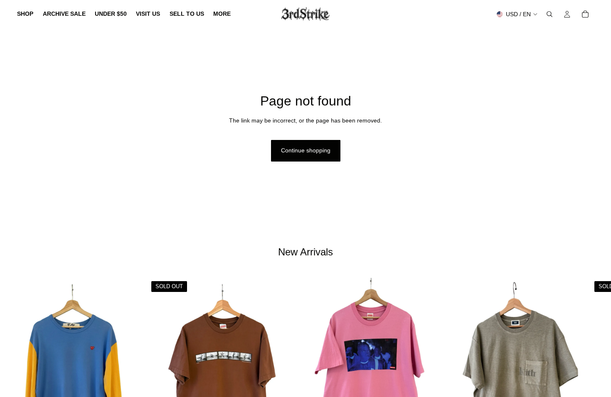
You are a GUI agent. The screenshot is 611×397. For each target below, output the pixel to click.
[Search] (549, 14)
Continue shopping (305, 150)
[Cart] (585, 14)
